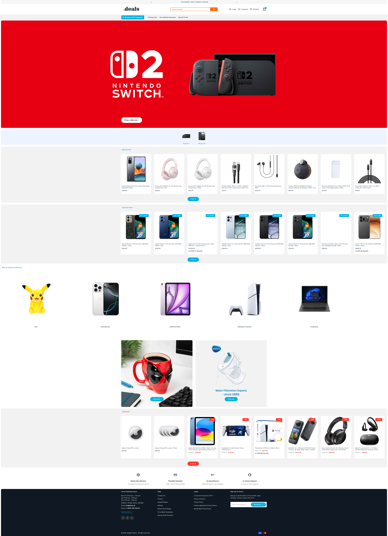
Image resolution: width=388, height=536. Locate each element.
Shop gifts (156, 399)
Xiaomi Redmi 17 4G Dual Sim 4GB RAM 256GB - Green (135, 245)
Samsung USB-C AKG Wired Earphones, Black (268, 187)
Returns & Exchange (164, 509)
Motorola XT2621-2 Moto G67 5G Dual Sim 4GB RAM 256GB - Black (335, 245)
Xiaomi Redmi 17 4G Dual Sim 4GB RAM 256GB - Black (301, 245)
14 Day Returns (212, 481)
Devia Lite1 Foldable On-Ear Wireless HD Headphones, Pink (168, 187)
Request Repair (163, 502)
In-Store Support (250, 481)
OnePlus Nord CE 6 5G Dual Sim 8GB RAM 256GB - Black (269, 245)
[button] (133, 179)
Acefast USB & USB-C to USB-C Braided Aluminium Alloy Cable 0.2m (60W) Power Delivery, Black (236, 187)
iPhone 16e (202, 143)
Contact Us (161, 496)
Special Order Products (165, 515)
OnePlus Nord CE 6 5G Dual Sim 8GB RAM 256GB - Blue (236, 245)
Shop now (231, 399)
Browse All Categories (134, 17)
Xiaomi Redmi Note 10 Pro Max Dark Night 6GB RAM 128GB (135, 187)
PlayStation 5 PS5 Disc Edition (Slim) (267, 448)
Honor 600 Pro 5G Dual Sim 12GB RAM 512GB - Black (368, 245)
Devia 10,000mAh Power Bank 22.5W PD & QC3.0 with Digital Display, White (336, 187)
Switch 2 (186, 143)
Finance (160, 499)
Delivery (160, 505)
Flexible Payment (175, 481)
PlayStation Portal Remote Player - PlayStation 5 (233, 449)
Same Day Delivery (138, 481)
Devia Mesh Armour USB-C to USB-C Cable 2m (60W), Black (367, 187)
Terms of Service (199, 499)
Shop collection (130, 120)
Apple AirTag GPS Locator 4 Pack (166, 448)
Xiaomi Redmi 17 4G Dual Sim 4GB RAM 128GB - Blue (168, 245)
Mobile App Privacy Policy (202, 509)
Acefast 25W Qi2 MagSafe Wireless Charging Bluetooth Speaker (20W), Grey (302, 187)
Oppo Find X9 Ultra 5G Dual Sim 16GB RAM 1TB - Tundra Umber (201, 245)
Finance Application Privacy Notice (205, 505)
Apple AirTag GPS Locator (130, 448)
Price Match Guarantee (165, 512)
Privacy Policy (198, 502)
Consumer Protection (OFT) (203, 496)
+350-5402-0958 (202, 2)
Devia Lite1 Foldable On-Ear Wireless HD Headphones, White (201, 187)
